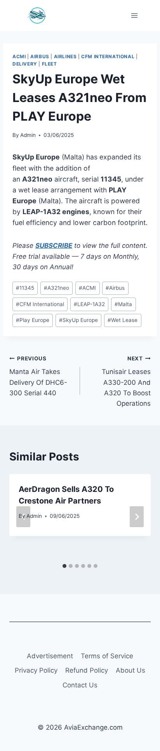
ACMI (19, 56)
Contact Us (80, 685)
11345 (25, 288)
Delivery (24, 64)
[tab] (64, 566)
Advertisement (50, 656)
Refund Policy (86, 670)
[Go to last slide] (23, 516)
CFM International (107, 56)
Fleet (49, 64)
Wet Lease (122, 320)
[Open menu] (134, 15)
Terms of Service (107, 656)
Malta (123, 304)
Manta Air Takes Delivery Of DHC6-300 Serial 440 (38, 376)
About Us (130, 670)
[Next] (137, 516)
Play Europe (32, 320)
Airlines (65, 56)
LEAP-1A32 (89, 304)
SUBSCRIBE (53, 245)
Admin (28, 135)
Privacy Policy (36, 670)
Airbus (39, 56)
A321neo (56, 288)
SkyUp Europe (78, 320)
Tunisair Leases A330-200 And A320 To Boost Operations (126, 381)
